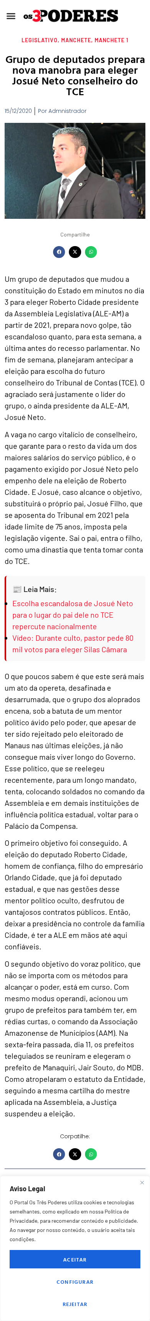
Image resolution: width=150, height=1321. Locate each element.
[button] (11, 15)
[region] (75, 1248)
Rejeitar (75, 1304)
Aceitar (75, 1259)
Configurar (75, 1282)
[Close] (142, 1182)
